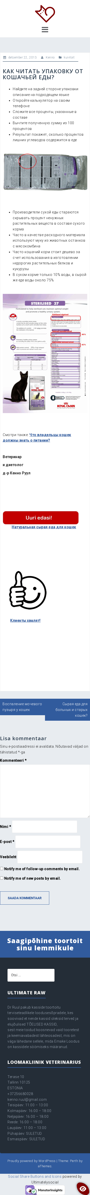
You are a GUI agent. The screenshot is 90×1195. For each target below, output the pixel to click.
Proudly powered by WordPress (32, 1161)
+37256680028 (20, 1094)
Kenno (50, 57)
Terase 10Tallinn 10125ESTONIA (19, 1082)
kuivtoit (69, 57)
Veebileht (8, 857)
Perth (74, 1161)
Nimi (5, 827)
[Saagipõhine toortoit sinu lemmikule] (45, 13)
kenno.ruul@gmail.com (27, 1100)
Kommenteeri (13, 760)
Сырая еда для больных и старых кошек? (72, 709)
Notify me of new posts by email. (32, 878)
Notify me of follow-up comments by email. (42, 869)
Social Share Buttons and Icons (35, 1177)
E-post (7, 842)
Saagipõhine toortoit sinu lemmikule (45, 944)
